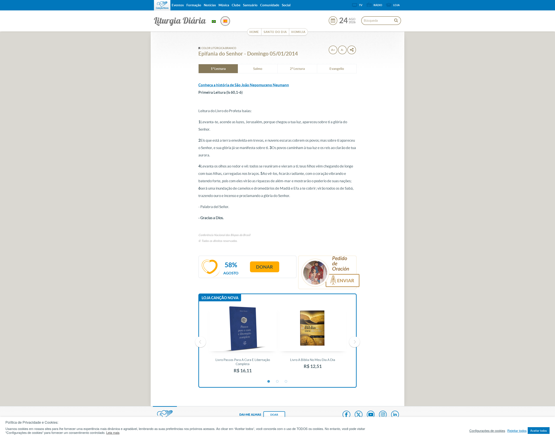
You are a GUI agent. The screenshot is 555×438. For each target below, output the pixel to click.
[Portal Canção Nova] (162, 5)
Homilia (298, 32)
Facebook (346, 415)
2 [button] (277, 381)
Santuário (250, 5)
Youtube (370, 415)
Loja (396, 5)
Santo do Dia (275, 32)
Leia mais (112, 433)
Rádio (378, 5)
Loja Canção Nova (220, 298)
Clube (236, 5)
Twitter (358, 415)
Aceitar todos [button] (538, 430)
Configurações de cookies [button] (487, 431)
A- (342, 50)
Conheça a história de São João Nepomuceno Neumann (243, 85)
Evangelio (337, 69)
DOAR (274, 414)
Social (286, 5)
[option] (243, 342)
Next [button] (354, 341)
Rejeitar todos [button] (517, 431)
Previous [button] (200, 341)
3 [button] (286, 381)
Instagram (382, 415)
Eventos (178, 5)
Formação (193, 5)
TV (360, 5)
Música (224, 5)
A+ (333, 50)
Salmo (257, 69)
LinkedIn (395, 415)
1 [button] (269, 381)
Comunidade (269, 5)
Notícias (210, 5)
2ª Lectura (297, 69)
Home (254, 32)
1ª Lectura (218, 69)
